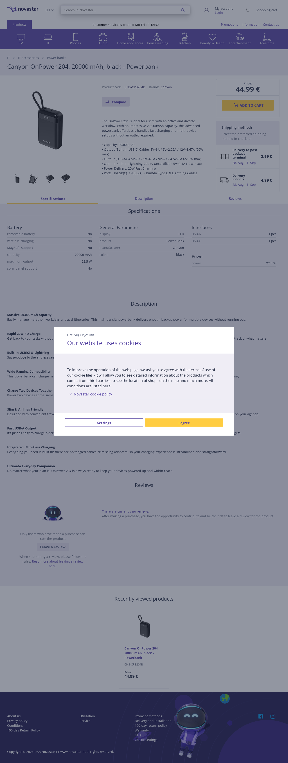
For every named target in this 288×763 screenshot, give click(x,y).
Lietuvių (73, 335)
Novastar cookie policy (93, 394)
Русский (88, 335)
